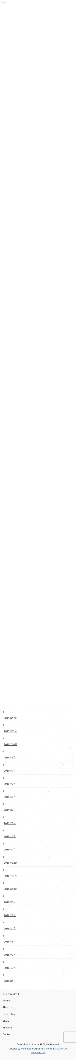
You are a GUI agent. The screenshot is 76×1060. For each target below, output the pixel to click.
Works (6, 1000)
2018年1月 (10, 981)
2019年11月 (11, 731)
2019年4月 (10, 810)
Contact (7, 1034)
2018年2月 (10, 968)
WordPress (26, 1049)
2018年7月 (10, 928)
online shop (9, 1014)
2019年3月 (10, 823)
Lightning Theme (44, 1049)
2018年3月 (10, 954)
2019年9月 (10, 757)
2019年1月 (10, 849)
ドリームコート (11, 993)
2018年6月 (10, 941)
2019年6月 (10, 783)
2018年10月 (11, 889)
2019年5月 (10, 797)
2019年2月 (10, 836)
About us (8, 1007)
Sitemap (7, 1027)
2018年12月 (11, 862)
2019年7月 (10, 770)
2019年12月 (11, 718)
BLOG (6, 1020)
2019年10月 (11, 744)
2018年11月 (11, 875)
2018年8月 (10, 915)
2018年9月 (10, 902)
